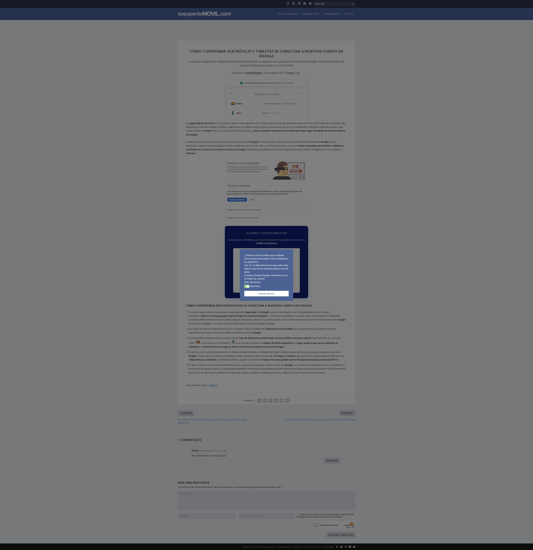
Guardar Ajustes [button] (266, 294)
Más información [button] (252, 282)
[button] (246, 286)
